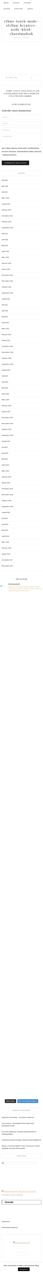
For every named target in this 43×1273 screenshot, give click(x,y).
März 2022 (5, 257)
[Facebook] (30, 15)
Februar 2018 (6, 548)
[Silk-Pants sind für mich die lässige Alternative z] (21, 783)
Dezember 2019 (7, 417)
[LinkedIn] (24, 83)
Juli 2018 (5, 518)
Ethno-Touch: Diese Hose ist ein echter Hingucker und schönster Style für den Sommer (21, 93)
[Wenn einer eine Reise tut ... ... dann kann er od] (21, 833)
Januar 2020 (6, 411)
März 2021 (5, 328)
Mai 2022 (5, 245)
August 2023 (6, 204)
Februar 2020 (6, 406)
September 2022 (7, 228)
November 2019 (7, 423)
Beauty (16, 3)
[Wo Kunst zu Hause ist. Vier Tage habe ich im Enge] (21, 884)
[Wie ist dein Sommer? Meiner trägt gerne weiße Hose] (21, 758)
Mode (6, 3)
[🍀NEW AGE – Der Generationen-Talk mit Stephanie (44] (21, 632)
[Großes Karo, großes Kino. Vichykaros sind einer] (21, 959)
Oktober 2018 (6, 500)
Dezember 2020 (7, 346)
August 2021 (6, 299)
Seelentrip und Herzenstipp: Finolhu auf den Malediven (21, 1140)
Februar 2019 (6, 477)
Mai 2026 (5, 186)
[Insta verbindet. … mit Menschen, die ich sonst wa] (21, 984)
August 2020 (6, 370)
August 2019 (6, 441)
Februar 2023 (6, 210)
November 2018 (7, 495)
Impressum (6, 1221)
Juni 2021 (5, 311)
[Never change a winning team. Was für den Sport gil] (21, 858)
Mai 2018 (5, 530)
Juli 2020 (5, 376)
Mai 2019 (5, 459)
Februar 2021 (6, 334)
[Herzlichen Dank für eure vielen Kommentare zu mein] (21, 707)
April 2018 (5, 536)
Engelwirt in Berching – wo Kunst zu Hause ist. (18, 1117)
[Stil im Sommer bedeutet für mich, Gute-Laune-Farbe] (21, 808)
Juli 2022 (5, 233)
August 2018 (6, 512)
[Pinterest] (21, 83)
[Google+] (27, 83)
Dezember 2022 (7, 216)
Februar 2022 (6, 263)
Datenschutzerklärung (10, 1227)
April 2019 (5, 465)
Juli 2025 (5, 192)
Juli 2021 (5, 305)
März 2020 (5, 400)
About (30, 9)
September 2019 (7, 435)
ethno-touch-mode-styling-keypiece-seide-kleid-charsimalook (21, 27)
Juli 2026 (5, 180)
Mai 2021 (5, 317)
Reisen (7, 9)
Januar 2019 (6, 483)
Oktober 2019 (6, 429)
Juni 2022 (5, 239)
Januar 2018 (6, 554)
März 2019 (5, 471)
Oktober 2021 (6, 287)
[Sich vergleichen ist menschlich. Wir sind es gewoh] (21, 909)
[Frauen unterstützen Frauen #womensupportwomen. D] (21, 1060)
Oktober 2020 (6, 358)
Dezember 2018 (7, 489)
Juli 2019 (5, 447)
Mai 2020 (5, 388)
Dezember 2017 (7, 560)
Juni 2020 (5, 382)
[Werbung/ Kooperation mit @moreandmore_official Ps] (21, 682)
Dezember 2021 (7, 275)
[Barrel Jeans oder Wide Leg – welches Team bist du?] (21, 934)
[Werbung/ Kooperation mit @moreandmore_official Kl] (21, 1035)
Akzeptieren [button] (23, 1269)
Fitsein (27, 3)
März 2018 (5, 542)
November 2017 (7, 566)
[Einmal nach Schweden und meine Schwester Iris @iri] (21, 1010)
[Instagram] (34, 15)
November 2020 (7, 352)
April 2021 (5, 322)
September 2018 (7, 506)
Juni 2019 (5, 453)
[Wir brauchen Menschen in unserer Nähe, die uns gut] (21, 606)
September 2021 (7, 293)
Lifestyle (18, 9)
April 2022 (5, 251)
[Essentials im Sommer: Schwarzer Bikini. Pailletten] (21, 732)
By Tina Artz (12, 77)
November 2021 (7, 281)
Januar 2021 (6, 340)
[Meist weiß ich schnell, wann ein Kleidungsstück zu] (21, 657)
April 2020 (5, 394)
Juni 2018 (5, 524)
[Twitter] (18, 83)
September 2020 (7, 364)
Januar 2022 (6, 269)
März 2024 (5, 198)
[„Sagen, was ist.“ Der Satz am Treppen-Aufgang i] (21, 1085)
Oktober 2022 (6, 222)
